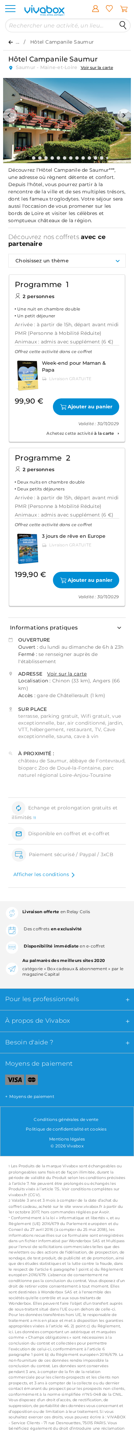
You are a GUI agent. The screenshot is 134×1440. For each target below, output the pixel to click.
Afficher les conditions (41, 874)
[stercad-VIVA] (32, 1081)
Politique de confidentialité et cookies (66, 1129)
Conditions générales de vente (66, 1119)
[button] (10, 115)
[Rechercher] (123, 25)
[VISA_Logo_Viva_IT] (12, 1081)
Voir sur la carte (97, 67)
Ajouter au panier (90, 407)
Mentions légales (67, 1139)
